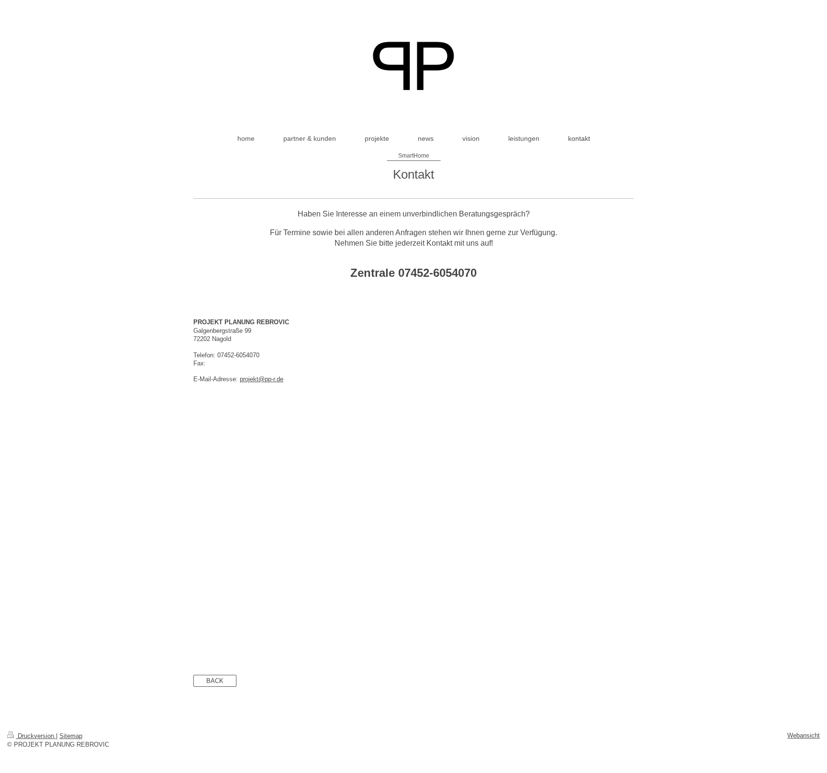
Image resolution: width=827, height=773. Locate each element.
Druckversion (36, 735)
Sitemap (70, 735)
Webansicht (803, 735)
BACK (215, 680)
